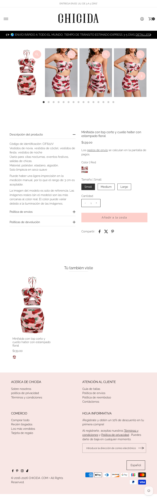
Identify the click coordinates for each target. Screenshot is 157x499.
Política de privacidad (115, 435)
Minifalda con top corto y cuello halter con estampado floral (31, 342)
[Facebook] (13, 471)
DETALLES (143, 34)
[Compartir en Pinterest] (112, 231)
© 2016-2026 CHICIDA (25, 478)
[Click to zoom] (37, 54)
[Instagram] (22, 471)
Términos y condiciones (26, 397)
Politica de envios (93, 393)
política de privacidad (25, 393)
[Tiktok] (27, 471)
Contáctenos (90, 401)
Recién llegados (21, 424)
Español (136, 465)
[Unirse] (141, 448)
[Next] (150, 35)
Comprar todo (20, 420)
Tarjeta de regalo (22, 433)
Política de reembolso (96, 397)
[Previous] (7, 35)
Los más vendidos (23, 428)
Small (88, 187)
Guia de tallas (91, 389)
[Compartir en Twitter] (106, 231)
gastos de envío (97, 150)
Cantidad (87, 196)
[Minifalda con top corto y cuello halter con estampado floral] (32, 305)
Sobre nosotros (21, 389)
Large (124, 187)
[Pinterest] (17, 471)
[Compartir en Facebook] (99, 231)
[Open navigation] (6, 19)
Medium (106, 187)
